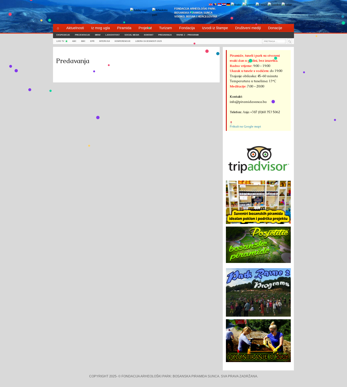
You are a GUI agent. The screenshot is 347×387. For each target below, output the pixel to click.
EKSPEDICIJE (63, 35)
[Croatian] (224, 4)
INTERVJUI (104, 41)
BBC (83, 41)
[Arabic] (236, 4)
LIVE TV (60, 41)
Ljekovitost (112, 35)
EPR (92, 41)
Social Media (132, 35)
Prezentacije (82, 35)
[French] (261, 4)
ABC (74, 41)
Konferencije (123, 41)
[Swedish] (274, 4)
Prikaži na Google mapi (245, 126)
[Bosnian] (215, 4)
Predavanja (165, 35)
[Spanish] (248, 4)
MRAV (98, 35)
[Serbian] (219, 4)
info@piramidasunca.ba (248, 102)
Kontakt (148, 35)
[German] (228, 4)
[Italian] (287, 4)
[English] (210, 4)
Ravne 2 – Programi (188, 35)
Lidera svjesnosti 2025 (148, 41)
